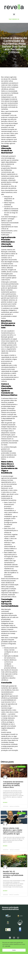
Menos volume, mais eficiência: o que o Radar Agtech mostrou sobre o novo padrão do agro (12, 831)
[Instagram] (14, 938)
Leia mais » (5, 802)
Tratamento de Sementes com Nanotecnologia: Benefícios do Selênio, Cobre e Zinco (13, 784)
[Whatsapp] (18, 938)
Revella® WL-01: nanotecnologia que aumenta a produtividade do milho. (13, 874)
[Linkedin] (10, 938)
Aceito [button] (14, 950)
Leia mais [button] (7, 946)
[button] (14, 14)
